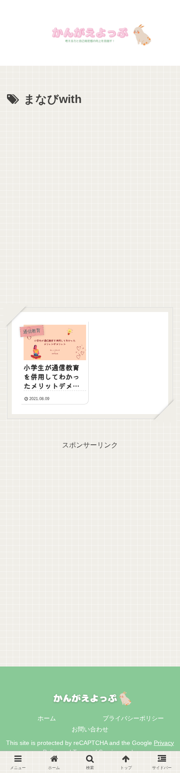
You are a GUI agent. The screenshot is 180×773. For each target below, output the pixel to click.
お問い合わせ (90, 729)
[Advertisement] (90, 204)
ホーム (47, 718)
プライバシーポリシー (133, 718)
